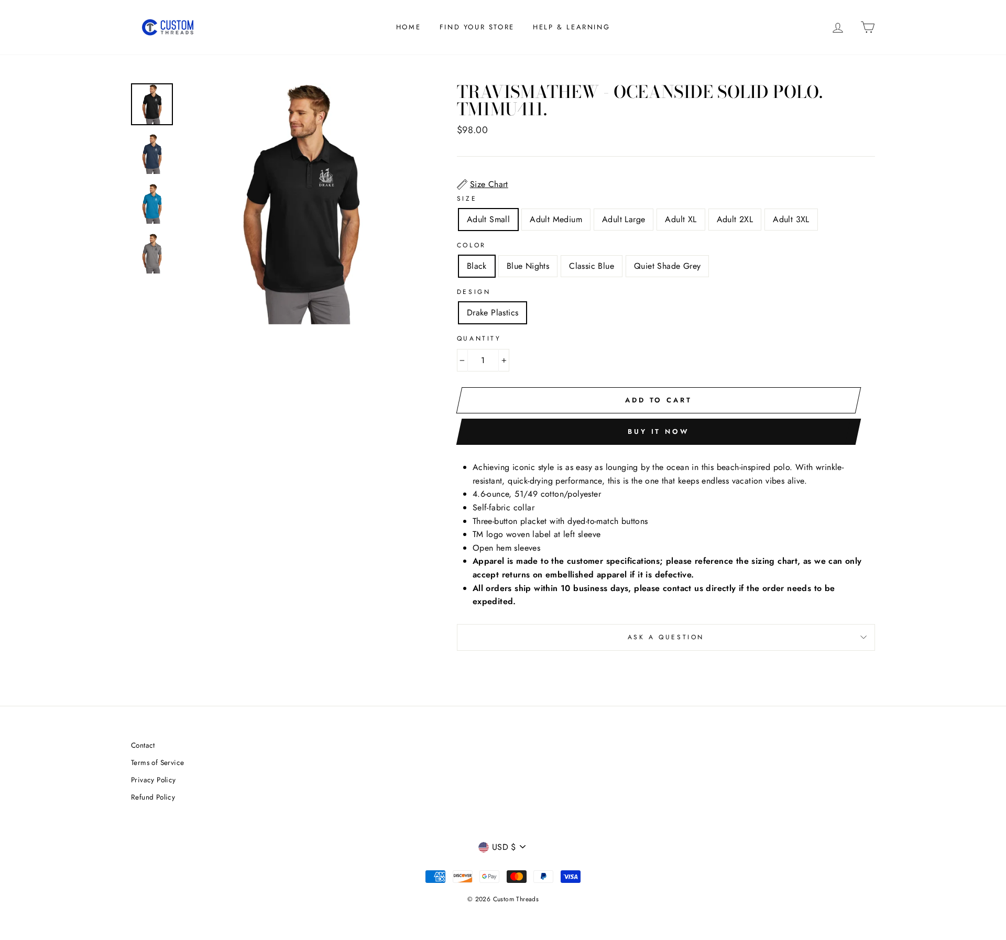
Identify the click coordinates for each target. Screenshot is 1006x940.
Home (408, 27)
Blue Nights (528, 266)
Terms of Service (157, 762)
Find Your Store (477, 27)
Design (474, 292)
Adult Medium (556, 219)
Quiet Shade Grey (667, 266)
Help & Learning (571, 27)
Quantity (479, 338)
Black (477, 266)
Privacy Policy (153, 779)
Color (471, 245)
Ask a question (666, 637)
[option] (301, 203)
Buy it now (659, 431)
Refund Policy (153, 797)
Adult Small (488, 219)
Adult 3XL (791, 219)
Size (467, 198)
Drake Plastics (493, 313)
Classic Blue (591, 266)
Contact (143, 745)
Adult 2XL (735, 219)
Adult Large (623, 219)
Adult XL (680, 219)
